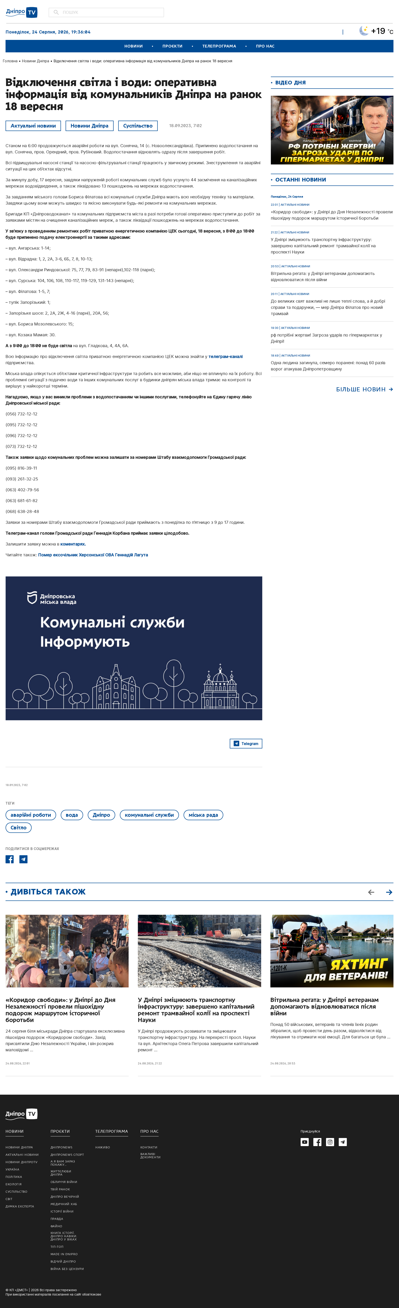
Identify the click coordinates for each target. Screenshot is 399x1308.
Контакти (148, 1147)
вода (72, 815)
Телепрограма (219, 46)
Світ (9, 1199)
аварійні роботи (31, 815)
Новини (133, 46)
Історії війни (62, 1211)
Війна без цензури (67, 1269)
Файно (57, 1226)
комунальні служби (149, 815)
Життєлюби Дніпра (61, 1173)
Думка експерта (20, 1206)
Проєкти (172, 46)
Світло (19, 828)
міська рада (203, 815)
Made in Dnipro (64, 1254)
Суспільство (138, 126)
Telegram (250, 743)
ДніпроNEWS (62, 1147)
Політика (14, 1177)
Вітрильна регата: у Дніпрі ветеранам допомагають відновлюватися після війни (324, 1007)
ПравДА (57, 1219)
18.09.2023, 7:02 (185, 125)
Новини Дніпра (35, 61)
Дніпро (101, 815)
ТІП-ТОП (57, 1246)
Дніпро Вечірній (65, 1196)
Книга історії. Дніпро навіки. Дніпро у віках (64, 1236)
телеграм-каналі (226, 356)
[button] (389, 892)
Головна (10, 61)
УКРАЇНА (12, 1169)
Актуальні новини (33, 126)
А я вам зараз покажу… (63, 1163)
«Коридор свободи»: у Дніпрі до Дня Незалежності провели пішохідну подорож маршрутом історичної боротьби (60, 1010)
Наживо (102, 1147)
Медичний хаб (64, 1204)
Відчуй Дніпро (63, 1261)
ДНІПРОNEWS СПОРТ (67, 1154)
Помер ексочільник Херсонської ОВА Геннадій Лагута (93, 554)
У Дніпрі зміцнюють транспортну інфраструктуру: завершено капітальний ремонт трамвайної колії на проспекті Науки (196, 1010)
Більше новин (361, 389)
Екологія (14, 1184)
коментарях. (72, 544)
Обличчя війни (64, 1182)
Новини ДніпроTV (22, 1162)
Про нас (265, 46)
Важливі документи (150, 1156)
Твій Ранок (60, 1189)
